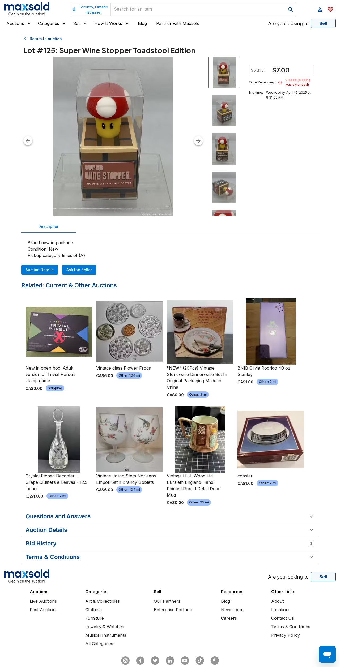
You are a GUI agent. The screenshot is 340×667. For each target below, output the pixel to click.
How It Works (108, 23)
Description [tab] (49, 226)
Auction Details (40, 269)
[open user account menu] (319, 9)
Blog (142, 23)
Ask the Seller (79, 269)
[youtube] (184, 660)
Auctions (15, 23)
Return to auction (46, 38)
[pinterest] (214, 660)
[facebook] (140, 660)
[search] (291, 9)
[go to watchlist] (330, 9)
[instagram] (125, 660)
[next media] (198, 140)
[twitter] (155, 660)
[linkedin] (170, 660)
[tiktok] (199, 660)
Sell (76, 23)
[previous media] (27, 140)
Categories (48, 23)
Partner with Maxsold (177, 23)
